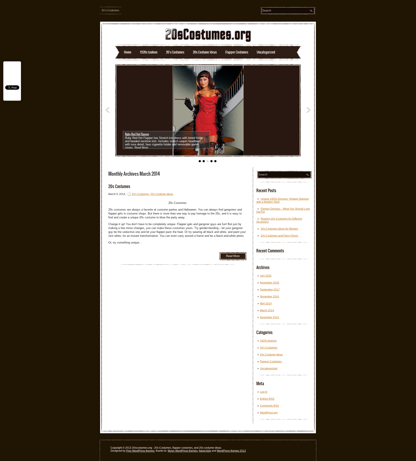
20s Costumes (119, 186)
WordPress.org (269, 412)
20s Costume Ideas (205, 52)
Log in (263, 391)
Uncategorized (266, 52)
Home (127, 52)
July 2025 (265, 275)
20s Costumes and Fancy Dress (279, 235)
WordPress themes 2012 (231, 450)
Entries (267, 398)
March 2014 (267, 310)
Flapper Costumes (236, 52)
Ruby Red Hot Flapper (137, 134)
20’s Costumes (110, 10)
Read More (141, 147)
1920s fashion (148, 52)
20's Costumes (175, 52)
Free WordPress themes (140, 450)
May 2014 (266, 303)
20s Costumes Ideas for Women (279, 228)
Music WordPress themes (183, 450)
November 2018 (269, 282)
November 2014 (269, 296)
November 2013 (269, 317)
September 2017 (270, 289)
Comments (269, 405)
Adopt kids (205, 450)
